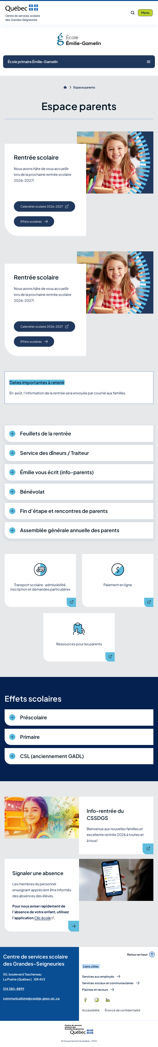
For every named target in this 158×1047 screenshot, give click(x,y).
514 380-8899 (13, 989)
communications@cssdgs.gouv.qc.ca (31, 998)
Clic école (43, 918)
